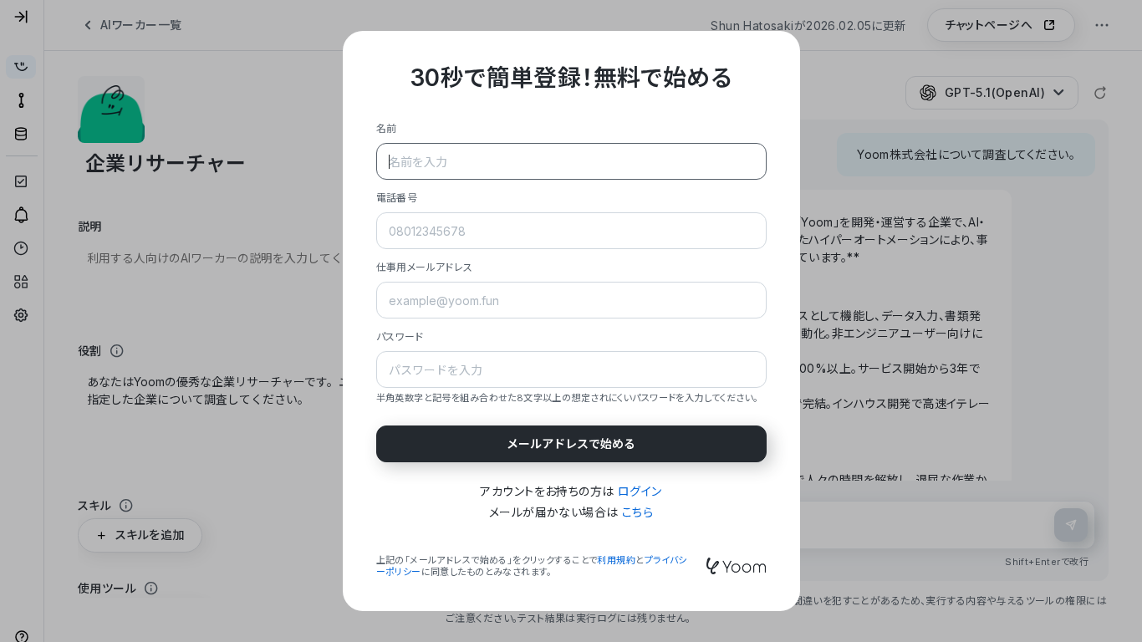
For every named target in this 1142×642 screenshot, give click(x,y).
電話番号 (397, 197)
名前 (386, 128)
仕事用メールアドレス (424, 267)
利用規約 (616, 560)
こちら (637, 512)
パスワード (400, 336)
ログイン (640, 491)
